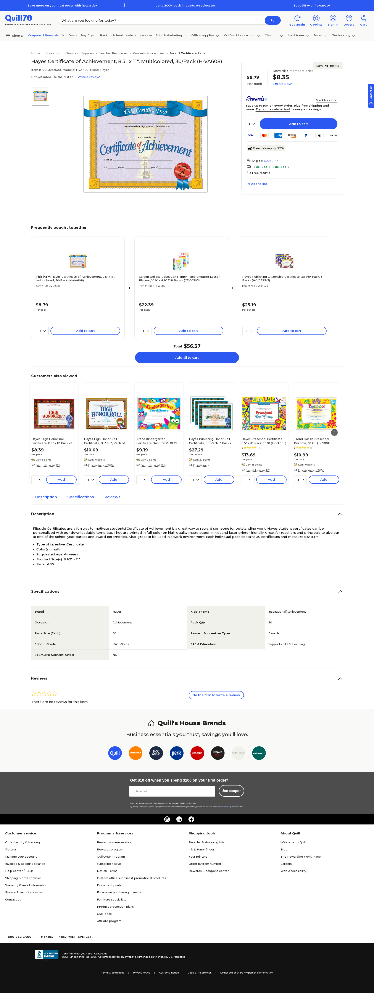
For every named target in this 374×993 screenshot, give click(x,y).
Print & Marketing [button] (169, 35)
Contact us (13, 899)
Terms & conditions (112, 972)
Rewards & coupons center (209, 871)
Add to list (259, 183)
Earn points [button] (327, 65)
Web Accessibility (293, 871)
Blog (283, 849)
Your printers (198, 856)
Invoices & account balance (25, 863)
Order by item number (205, 863)
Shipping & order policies (23, 878)
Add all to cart (187, 357)
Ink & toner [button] (296, 35)
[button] (273, 20)
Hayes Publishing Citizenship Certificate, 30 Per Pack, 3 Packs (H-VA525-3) (282, 278)
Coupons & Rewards (43, 35)
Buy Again (89, 35)
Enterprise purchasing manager (120, 892)
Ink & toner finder (201, 849)
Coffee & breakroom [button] (239, 35)
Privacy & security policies (24, 892)
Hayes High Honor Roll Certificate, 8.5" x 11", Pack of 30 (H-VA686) (104, 441)
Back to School (111, 35)
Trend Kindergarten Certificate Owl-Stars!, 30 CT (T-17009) (157, 441)
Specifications (80, 497)
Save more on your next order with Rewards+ (62, 5)
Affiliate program (109, 921)
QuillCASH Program (111, 856)
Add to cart (298, 124)
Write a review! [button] (89, 77)
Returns (11, 849)
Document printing (110, 885)
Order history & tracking (22, 842)
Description (46, 497)
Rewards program (110, 849)
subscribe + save (139, 35)
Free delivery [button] (201, 465)
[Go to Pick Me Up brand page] (156, 754)
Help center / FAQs (19, 871)
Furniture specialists (111, 899)
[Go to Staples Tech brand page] (218, 754)
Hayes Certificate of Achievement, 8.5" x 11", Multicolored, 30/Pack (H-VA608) (75, 278)
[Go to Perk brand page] (176, 754)
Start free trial (326, 100)
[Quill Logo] (18, 18)
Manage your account (21, 856)
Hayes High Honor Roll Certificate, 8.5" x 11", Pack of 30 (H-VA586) (51, 441)
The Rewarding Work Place (300, 856)
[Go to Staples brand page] (197, 754)
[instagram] (167, 819)
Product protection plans (115, 906)
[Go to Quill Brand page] (115, 754)
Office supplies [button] (202, 35)
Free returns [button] (261, 173)
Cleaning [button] (272, 35)
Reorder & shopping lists (207, 842)
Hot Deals (69, 35)
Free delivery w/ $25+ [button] (48, 465)
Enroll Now (282, 84)
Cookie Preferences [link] (199, 972)
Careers (286, 863)
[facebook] (191, 819)
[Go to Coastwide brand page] (135, 754)
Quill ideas (104, 913)
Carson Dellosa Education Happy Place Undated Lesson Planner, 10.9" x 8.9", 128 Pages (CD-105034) (179, 278)
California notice (169, 972)
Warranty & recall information (26, 885)
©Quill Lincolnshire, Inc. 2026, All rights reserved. (91, 956)
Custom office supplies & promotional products (131, 878)
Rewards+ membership (114, 842)
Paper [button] (318, 35)
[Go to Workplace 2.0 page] (259, 754)
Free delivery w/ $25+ (268, 148)
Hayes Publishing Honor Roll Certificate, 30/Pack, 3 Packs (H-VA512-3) (210, 441)
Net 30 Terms (107, 871)
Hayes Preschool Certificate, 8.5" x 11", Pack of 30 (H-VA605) (264, 441)
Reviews (112, 497)
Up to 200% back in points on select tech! (186, 5)
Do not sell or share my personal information (246, 972)
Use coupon (231, 791)
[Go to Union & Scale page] (238, 754)
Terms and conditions (166, 803)
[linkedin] (179, 819)
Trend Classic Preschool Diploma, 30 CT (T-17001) (312, 441)
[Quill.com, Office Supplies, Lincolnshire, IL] (46, 955)
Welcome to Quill (293, 842)
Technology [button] (341, 35)
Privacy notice (141, 972)
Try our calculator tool (273, 109)
